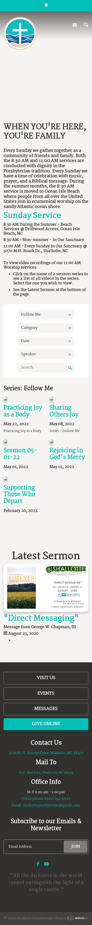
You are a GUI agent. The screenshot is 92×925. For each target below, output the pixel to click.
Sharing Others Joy (64, 411)
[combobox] (46, 315)
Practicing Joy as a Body (23, 411)
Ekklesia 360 (78, 918)
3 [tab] (12, 87)
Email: (17, 805)
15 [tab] (69, 87)
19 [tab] (88, 87)
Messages (46, 708)
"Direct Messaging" (41, 618)
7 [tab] (31, 87)
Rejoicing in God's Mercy (67, 454)
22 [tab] (50, 93)
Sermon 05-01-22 (20, 454)
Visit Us (46, 677)
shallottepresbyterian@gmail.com (51, 805)
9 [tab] (41, 87)
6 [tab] (27, 87)
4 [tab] (17, 87)
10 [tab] (46, 87)
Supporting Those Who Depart (19, 494)
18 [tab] (83, 87)
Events (46, 693)
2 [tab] (8, 87)
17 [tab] (79, 87)
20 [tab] (41, 93)
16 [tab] (74, 87)
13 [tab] (60, 87)
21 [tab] (46, 93)
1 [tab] (3, 87)
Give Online (46, 723)
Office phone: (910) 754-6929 (46, 799)
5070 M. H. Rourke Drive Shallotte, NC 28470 (46, 753)
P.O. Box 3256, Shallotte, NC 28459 (46, 772)
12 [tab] (55, 87)
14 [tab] (64, 87)
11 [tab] (50, 87)
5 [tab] (22, 87)
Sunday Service (32, 215)
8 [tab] (36, 87)
